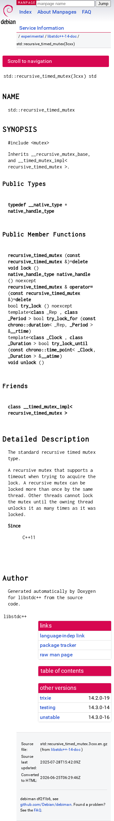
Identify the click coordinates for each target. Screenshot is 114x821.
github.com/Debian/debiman (46, 804)
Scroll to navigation (30, 61)
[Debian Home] (8, 13)
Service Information (41, 28)
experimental (32, 36)
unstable (50, 717)
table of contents (62, 671)
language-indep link (62, 636)
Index (25, 12)
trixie (45, 698)
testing (47, 707)
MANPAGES (28, 2)
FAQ (86, 12)
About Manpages (56, 12)
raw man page (56, 655)
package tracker (58, 645)
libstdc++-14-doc (62, 36)
